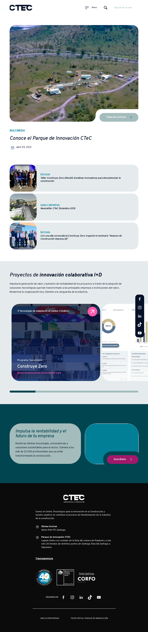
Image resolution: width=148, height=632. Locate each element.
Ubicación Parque (49, 618)
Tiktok (139, 324)
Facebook (139, 299)
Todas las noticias (116, 117)
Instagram (139, 307)
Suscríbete (120, 459)
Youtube (139, 332)
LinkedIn (139, 316)
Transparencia (44, 558)
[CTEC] (21, 8)
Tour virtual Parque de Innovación (89, 618)
